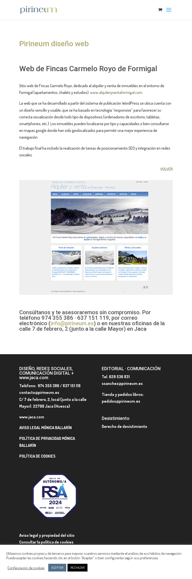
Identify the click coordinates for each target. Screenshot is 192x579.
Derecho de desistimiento (124, 426)
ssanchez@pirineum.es (122, 383)
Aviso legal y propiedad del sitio (46, 535)
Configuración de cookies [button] (26, 568)
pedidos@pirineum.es (121, 401)
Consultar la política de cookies (46, 542)
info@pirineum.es (72, 323)
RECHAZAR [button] (77, 568)
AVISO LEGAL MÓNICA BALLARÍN (45, 427)
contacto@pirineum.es (39, 392)
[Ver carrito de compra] (161, 10)
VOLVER (166, 169)
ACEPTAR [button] (57, 568)
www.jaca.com (31, 416)
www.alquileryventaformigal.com (116, 92)
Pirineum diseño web (54, 43)
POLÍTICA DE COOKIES (37, 456)
